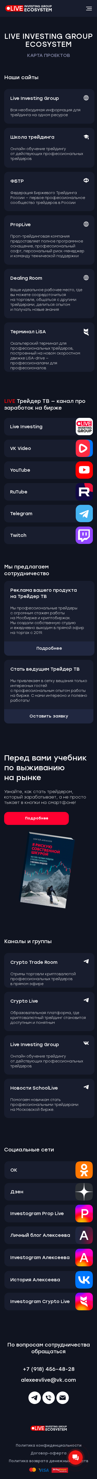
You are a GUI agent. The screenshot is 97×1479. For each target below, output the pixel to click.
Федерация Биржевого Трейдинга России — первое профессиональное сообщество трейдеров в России (47, 198)
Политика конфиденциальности (48, 1445)
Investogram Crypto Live (40, 1301)
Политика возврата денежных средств (48, 1461)
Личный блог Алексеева (40, 1235)
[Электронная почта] (62, 1398)
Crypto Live (24, 1001)
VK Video (20, 448)
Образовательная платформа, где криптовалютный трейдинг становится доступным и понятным (48, 1018)
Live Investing (26, 427)
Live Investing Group (34, 98)
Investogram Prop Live (37, 1213)
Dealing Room (26, 278)
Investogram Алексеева (40, 1257)
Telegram (21, 513)
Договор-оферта (48, 1453)
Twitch (18, 535)
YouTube (20, 470)
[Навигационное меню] (89, 8)
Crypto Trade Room (33, 962)
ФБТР (17, 181)
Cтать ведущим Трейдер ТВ (45, 669)
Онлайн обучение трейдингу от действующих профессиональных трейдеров (46, 154)
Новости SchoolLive (34, 1088)
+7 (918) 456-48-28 (48, 1369)
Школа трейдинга (32, 137)
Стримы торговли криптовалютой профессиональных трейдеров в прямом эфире (43, 979)
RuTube (18, 492)
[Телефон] (48, 1398)
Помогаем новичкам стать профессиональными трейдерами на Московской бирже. (44, 1105)
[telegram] (34, 1398)
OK (13, 1170)
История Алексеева (35, 1280)
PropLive (20, 224)
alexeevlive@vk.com (48, 1380)
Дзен (16, 1192)
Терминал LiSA (28, 332)
